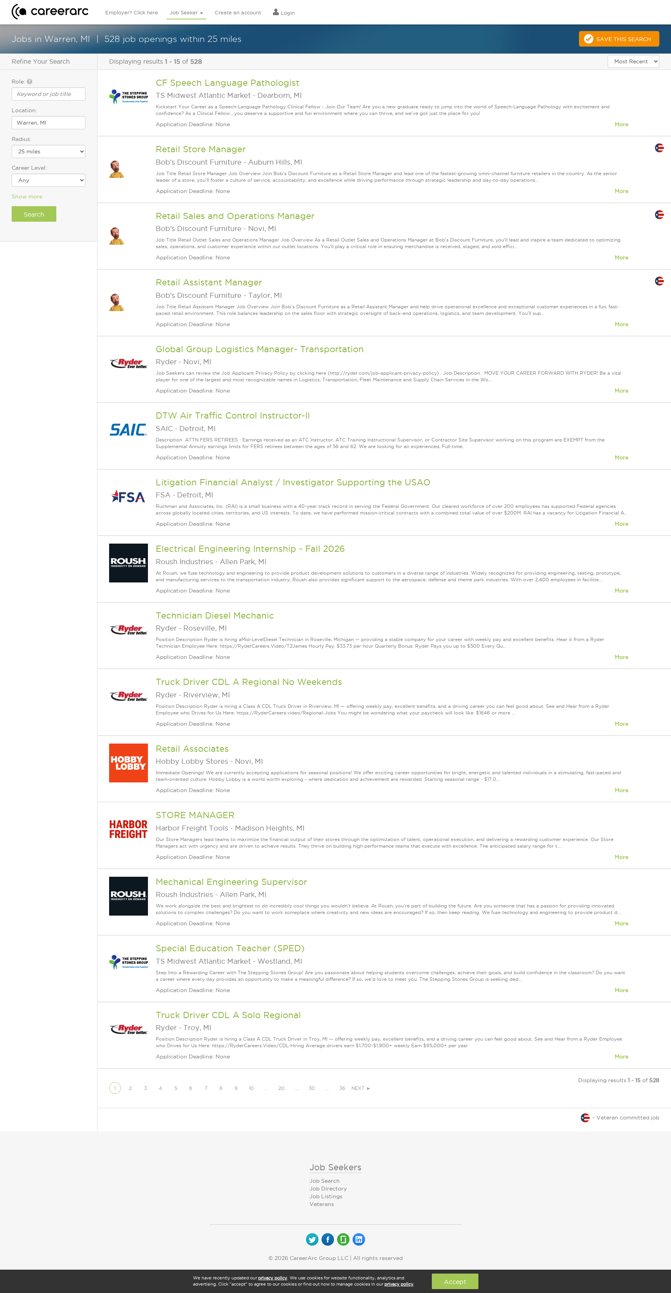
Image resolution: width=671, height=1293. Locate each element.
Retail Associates (192, 748)
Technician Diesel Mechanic (215, 615)
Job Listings (325, 1196)
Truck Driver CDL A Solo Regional (228, 1015)
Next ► (361, 1088)
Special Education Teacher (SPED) (230, 948)
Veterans (321, 1204)
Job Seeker (184, 12)
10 (251, 1088)
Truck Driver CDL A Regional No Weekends (249, 681)
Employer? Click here (131, 12)
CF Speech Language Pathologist (227, 82)
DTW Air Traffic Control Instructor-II (233, 415)
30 (312, 1088)
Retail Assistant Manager (209, 282)
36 (342, 1088)
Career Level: (29, 168)
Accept (455, 1281)
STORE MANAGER (195, 815)
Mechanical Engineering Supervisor (231, 881)
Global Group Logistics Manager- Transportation (260, 349)
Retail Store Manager (201, 149)
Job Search (324, 1181)
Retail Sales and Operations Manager (235, 216)
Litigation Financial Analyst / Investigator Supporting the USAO (293, 482)
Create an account (238, 12)
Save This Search (623, 39)
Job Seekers (335, 1167)
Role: (19, 81)
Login (287, 13)
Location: (24, 110)
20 (281, 1088)
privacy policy (272, 1278)
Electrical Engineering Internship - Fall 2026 (250, 548)
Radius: (21, 139)
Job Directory (328, 1188)
